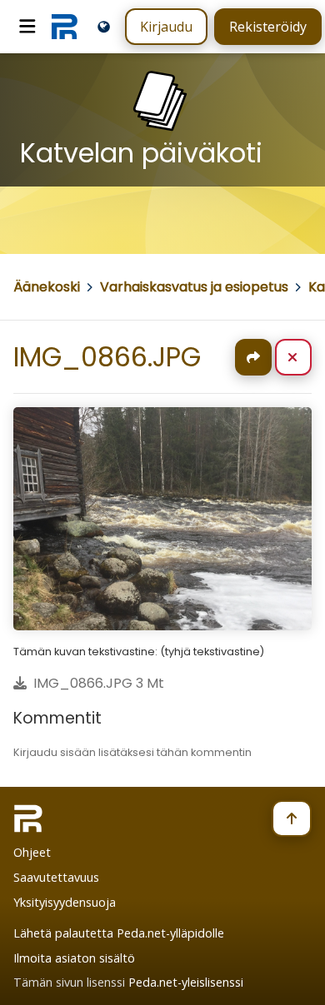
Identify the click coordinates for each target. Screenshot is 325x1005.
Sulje (306, 357)
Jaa (253, 357)
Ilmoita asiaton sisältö (74, 958)
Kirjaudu (166, 26)
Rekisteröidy (268, 26)
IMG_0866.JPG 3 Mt (98, 683)
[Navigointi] (27, 26)
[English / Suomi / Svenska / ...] (103, 26)
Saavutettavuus (56, 877)
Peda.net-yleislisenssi (185, 982)
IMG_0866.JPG (107, 357)
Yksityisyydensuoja (64, 902)
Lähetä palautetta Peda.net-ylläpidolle (118, 933)
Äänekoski (46, 286)
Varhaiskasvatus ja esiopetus (194, 286)
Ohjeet (32, 852)
